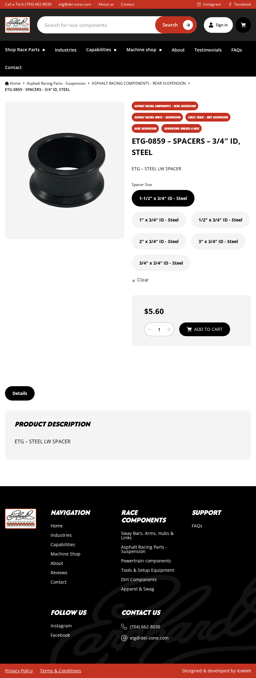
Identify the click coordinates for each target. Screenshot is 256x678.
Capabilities (63, 544)
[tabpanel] (128, 435)
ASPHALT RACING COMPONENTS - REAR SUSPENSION (139, 83)
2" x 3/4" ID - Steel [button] (159, 241)
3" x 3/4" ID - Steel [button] (218, 241)
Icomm (244, 671)
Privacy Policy (19, 671)
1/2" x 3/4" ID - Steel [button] (220, 220)
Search (170, 25)
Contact (127, 4)
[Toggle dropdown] (44, 50)
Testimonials (208, 50)
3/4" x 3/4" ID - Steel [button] (161, 263)
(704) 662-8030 (38, 4)
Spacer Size (142, 184)
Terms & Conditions (60, 671)
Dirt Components (139, 579)
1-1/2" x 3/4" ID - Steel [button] (163, 198)
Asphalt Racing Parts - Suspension (56, 83)
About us (106, 4)
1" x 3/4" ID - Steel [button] (159, 220)
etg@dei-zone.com (75, 4)
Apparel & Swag (137, 589)
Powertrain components (146, 561)
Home (15, 83)
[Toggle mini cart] (243, 25)
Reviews (59, 573)
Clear (143, 280)
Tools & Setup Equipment (147, 570)
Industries (65, 50)
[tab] (20, 393)
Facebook (60, 635)
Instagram (61, 626)
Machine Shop (66, 554)
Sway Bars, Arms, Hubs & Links (147, 535)
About (178, 50)
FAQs (236, 50)
